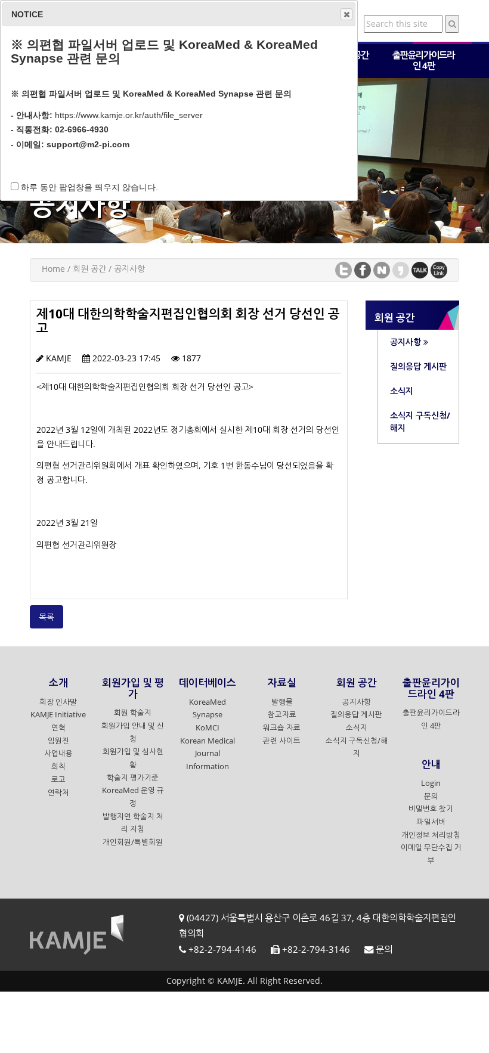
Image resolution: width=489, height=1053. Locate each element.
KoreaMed (207, 702)
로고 (58, 780)
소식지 (356, 728)
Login (431, 783)
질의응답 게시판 (356, 715)
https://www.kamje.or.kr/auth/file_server (129, 115)
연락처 (58, 793)
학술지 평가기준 (133, 778)
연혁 (58, 728)
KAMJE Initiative (58, 715)
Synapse (207, 715)
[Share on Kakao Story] (400, 269)
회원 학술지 (132, 713)
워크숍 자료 (282, 728)
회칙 (58, 766)
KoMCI (207, 728)
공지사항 (356, 702)
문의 (431, 796)
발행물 (282, 702)
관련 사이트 (282, 741)
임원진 (58, 741)
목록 (46, 616)
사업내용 (58, 753)
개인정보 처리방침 (430, 835)
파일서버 (431, 822)
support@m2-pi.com (88, 144)
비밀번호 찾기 (430, 809)
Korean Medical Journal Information (207, 754)
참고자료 (282, 715)
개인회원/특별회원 (133, 842)
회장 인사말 (58, 702)
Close (346, 14)
